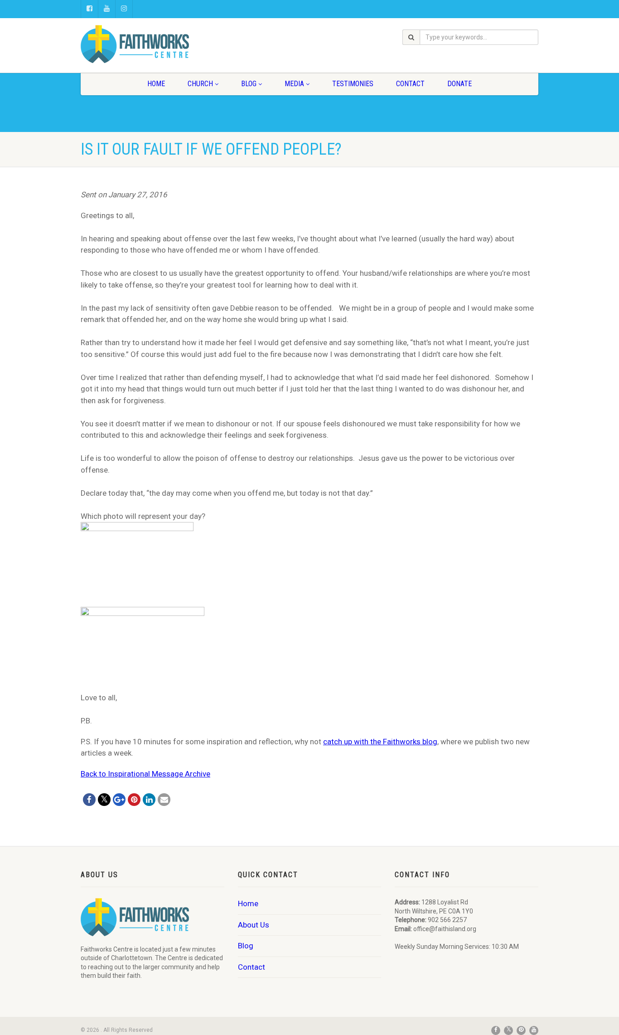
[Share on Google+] (119, 799)
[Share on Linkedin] (149, 799)
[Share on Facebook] (89, 799)
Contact (410, 83)
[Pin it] (134, 799)
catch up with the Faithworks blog (380, 741)
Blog (248, 83)
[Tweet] (104, 799)
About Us (253, 924)
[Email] (164, 799)
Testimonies (352, 83)
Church (200, 83)
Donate (459, 83)
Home (156, 83)
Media (294, 83)
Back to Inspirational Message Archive (145, 773)
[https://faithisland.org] (152, 44)
